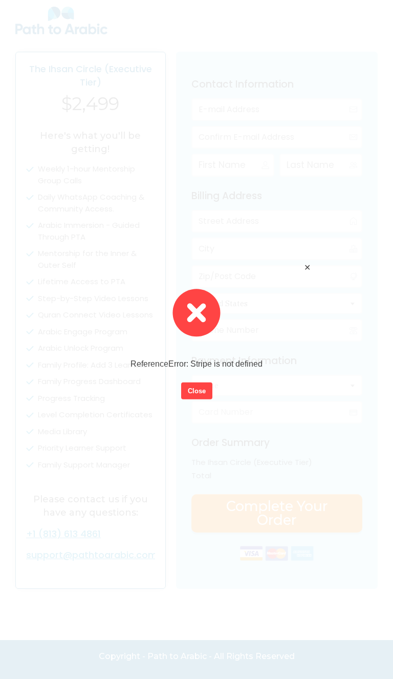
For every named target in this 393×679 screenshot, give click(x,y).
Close (197, 390)
